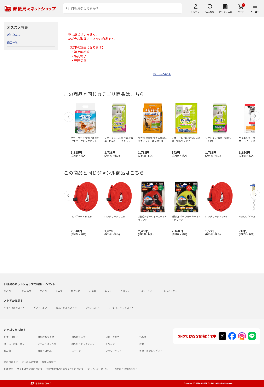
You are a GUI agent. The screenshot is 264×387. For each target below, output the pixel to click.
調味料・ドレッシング (83, 343)
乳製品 (142, 336)
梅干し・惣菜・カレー (15, 343)
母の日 (7, 291)
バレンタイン (148, 291)
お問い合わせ (49, 361)
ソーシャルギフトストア (121, 307)
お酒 (141, 343)
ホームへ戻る (162, 73)
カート (241, 11)
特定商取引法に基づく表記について (64, 368)
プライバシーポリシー (99, 368)
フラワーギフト (114, 350)
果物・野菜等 (112, 336)
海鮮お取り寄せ (46, 336)
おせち (108, 291)
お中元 (58, 291)
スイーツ (76, 350)
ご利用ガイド (11, 361)
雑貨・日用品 (45, 350)
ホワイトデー (170, 291)
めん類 (7, 350)
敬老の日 (75, 291)
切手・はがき (11, 336)
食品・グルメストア (66, 307)
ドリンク (110, 343)
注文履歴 (209, 11)
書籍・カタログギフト (151, 350)
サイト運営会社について (30, 368)
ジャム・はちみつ (47, 343)
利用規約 (8, 368)
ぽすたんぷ (13, 34)
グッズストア (93, 307)
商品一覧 (12, 42)
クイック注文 (225, 11)
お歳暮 (92, 291)
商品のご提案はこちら (126, 368)
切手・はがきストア (14, 307)
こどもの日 (25, 291)
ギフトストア (40, 307)
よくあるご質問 (30, 361)
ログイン (195, 11)
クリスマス (126, 291)
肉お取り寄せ (78, 336)
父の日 (43, 291)
